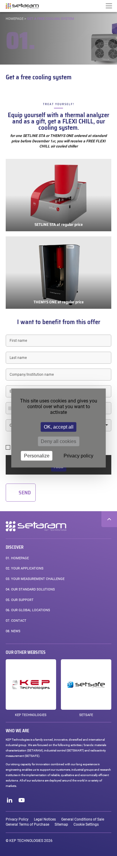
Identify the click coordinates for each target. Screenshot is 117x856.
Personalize (37, 455)
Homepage (14, 19)
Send (25, 492)
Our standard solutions (30, 589)
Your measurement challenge (35, 579)
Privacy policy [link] (78, 455)
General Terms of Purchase (27, 824)
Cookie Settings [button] (86, 824)
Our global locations (28, 610)
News (13, 631)
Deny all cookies (58, 441)
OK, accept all (59, 427)
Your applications (25, 568)
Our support (20, 600)
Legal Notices (45, 819)
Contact (16, 621)
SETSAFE (86, 715)
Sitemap (61, 824)
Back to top (109, 519)
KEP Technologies (30, 715)
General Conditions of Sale (82, 819)
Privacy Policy (17, 819)
